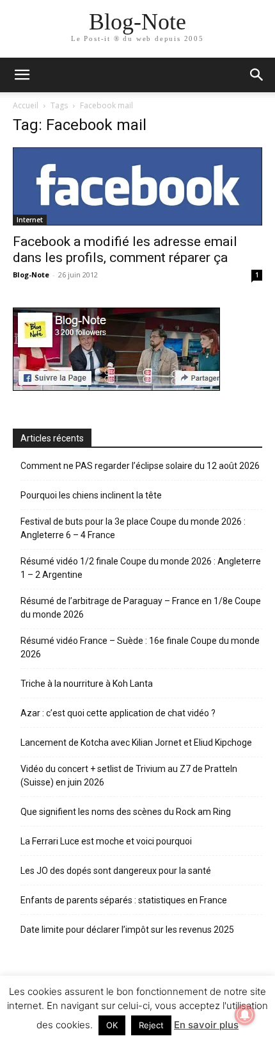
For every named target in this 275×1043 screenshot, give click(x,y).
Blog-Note (31, 274)
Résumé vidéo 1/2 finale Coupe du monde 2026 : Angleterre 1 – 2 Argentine (140, 568)
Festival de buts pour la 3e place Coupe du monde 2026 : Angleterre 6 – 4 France (133, 528)
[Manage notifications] (245, 1015)
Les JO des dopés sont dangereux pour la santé (115, 871)
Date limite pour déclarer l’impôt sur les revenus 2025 (127, 929)
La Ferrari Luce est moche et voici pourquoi (106, 841)
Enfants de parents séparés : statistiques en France (123, 900)
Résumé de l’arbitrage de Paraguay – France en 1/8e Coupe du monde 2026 (140, 608)
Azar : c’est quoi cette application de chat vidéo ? (118, 713)
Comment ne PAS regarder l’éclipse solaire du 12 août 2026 (140, 466)
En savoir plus (206, 1025)
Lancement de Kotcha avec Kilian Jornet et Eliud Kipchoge (136, 742)
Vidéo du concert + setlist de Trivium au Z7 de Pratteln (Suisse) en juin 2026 (128, 775)
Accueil (25, 105)
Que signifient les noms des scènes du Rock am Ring (125, 812)
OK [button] (112, 1025)
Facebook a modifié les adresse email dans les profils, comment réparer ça (125, 249)
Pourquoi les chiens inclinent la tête (91, 495)
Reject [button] (151, 1025)
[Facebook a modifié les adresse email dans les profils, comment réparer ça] (137, 186)
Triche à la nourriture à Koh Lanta (86, 683)
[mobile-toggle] (21, 75)
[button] (257, 75)
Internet (30, 219)
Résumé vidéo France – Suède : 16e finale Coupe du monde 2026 (140, 647)
